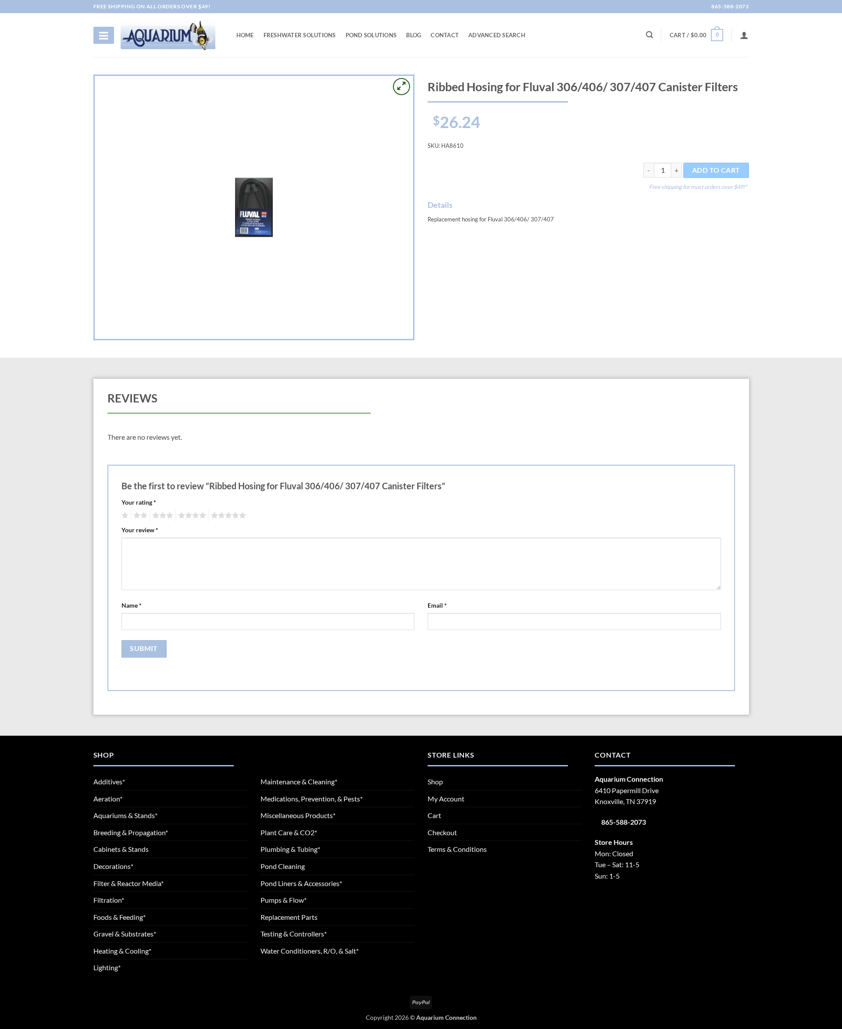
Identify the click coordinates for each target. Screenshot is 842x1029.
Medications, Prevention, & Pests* (311, 798)
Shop (435, 781)
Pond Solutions (371, 35)
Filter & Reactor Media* (128, 883)
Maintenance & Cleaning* (298, 781)
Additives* (109, 781)
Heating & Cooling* (122, 951)
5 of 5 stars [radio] (227, 515)
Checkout (442, 832)
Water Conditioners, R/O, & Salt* (309, 951)
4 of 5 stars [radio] (190, 515)
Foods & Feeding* (119, 917)
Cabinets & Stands (121, 849)
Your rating (138, 502)
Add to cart (716, 170)
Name (131, 605)
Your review (139, 530)
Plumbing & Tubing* (290, 849)
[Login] (744, 35)
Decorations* (113, 866)
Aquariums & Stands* (125, 815)
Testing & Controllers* (293, 933)
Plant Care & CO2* (288, 832)
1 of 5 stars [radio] (123, 515)
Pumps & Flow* (283, 900)
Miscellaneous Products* (297, 815)
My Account (446, 798)
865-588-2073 (729, 6)
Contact (445, 35)
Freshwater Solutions (300, 35)
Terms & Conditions (457, 849)
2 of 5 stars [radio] (139, 515)
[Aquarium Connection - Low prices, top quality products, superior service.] (168, 35)
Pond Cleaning (282, 866)
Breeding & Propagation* (130, 832)
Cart (434, 815)
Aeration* (107, 798)
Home (245, 35)
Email (437, 605)
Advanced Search (496, 35)
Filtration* (108, 900)
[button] (696, 35)
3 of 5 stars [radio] (161, 515)
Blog (413, 35)
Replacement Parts (289, 917)
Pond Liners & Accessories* (301, 883)
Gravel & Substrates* (124, 933)
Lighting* (107, 967)
